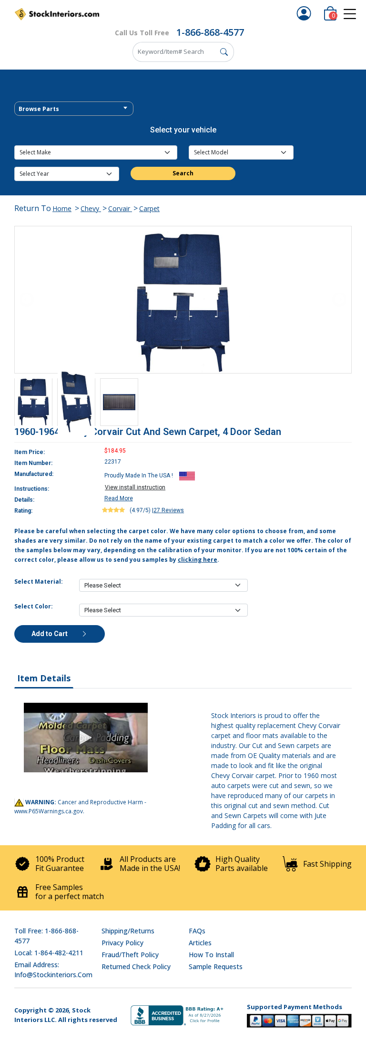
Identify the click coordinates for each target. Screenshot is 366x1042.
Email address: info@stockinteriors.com (53, 969)
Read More (118, 498)
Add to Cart (50, 633)
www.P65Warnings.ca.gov (48, 811)
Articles (200, 942)
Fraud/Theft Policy (130, 954)
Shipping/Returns (128, 930)
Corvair (120, 208)
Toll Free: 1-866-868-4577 (46, 935)
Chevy (91, 208)
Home (61, 208)
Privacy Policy (122, 942)
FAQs (197, 930)
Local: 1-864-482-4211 (48, 952)
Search (183, 173)
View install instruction (135, 487)
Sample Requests (216, 966)
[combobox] (73, 108)
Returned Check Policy (136, 966)
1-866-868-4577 (210, 32)
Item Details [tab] (44, 678)
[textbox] (74, 109)
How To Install (211, 954)
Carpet (149, 208)
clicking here (197, 560)
